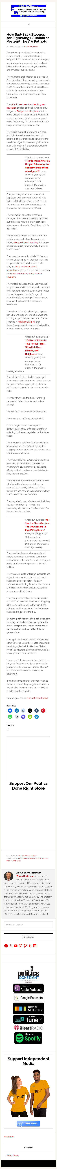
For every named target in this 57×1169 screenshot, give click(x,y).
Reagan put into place (27, 111)
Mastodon (9, 1136)
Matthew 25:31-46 (27, 322)
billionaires (23, 858)
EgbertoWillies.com (28, 11)
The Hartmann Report (37, 698)
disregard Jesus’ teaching (26, 242)
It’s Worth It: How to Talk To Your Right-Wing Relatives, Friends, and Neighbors (36, 347)
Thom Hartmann (14, 861)
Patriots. (33, 858)
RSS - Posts (13, 1155)
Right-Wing (42, 858)
